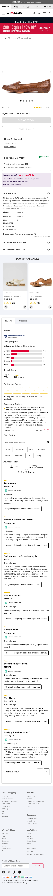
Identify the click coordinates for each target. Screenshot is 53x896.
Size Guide (6, 804)
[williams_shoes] (19, 873)
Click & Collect (7, 799)
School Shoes (32, 852)
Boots (4, 851)
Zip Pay (4, 811)
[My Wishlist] (44, 13)
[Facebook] (3, 873)
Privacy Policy (22, 883)
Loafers (4, 846)
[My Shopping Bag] (50, 13)
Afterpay (5, 809)
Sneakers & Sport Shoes (35, 854)
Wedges (5, 843)
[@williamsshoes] (14, 873)
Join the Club (32, 818)
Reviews (8, 321)
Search (37, 866)
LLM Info (5, 816)
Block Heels (6, 848)
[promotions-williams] (26, 33)
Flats (4, 836)
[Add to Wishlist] (25, 307)
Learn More (31, 821)
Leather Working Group (35, 801)
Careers (29, 799)
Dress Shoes (31, 841)
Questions (23, 321)
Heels (4, 838)
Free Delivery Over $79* (26, 20)
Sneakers (5, 841)
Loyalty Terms (32, 823)
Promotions (6, 806)
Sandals (5, 833)
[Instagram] (9, 873)
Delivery (5, 796)
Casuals (29, 836)
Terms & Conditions (9, 883)
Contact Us (31, 796)
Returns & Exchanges (10, 801)
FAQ (3, 813)
